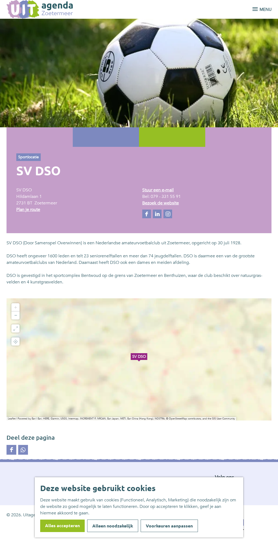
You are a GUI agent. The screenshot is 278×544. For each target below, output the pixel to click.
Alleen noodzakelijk (112, 525)
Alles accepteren (62, 525)
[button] (139, 359)
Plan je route (28, 210)
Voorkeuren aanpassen (169, 525)
